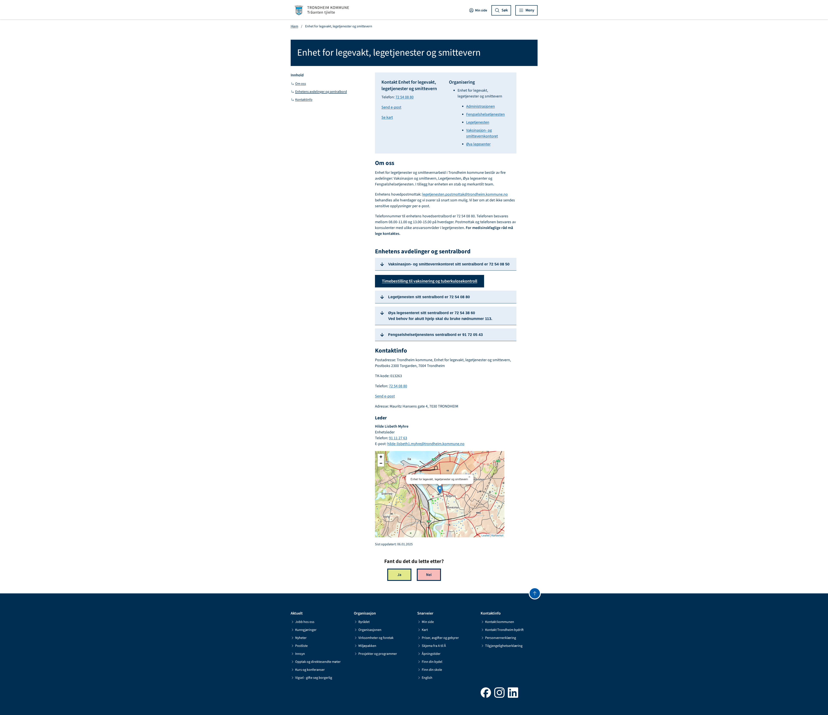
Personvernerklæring (500, 637)
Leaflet (485, 535)
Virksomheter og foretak (376, 637)
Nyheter (301, 637)
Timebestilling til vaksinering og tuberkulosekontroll (429, 281)
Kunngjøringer (306, 629)
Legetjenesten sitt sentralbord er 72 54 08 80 (429, 297)
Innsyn (300, 653)
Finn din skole (432, 669)
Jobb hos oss (304, 621)
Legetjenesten (477, 122)
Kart (425, 629)
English (427, 677)
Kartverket (497, 535)
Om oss (300, 83)
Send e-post (391, 107)
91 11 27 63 (398, 438)
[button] (439, 489)
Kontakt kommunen (499, 621)
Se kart (387, 117)
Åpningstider (431, 653)
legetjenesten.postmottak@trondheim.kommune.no (465, 194)
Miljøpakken (367, 645)
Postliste (301, 645)
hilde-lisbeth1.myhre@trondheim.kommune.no (425, 444)
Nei (429, 574)
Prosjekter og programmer (377, 653)
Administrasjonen (480, 106)
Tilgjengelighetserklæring (503, 645)
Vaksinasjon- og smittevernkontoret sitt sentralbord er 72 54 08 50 (449, 264)
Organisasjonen (369, 629)
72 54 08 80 (404, 97)
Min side (481, 10)
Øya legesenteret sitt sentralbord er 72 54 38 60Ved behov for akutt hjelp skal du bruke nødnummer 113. (440, 316)
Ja (399, 574)
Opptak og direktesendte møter (318, 661)
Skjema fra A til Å (434, 645)
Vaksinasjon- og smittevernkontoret (482, 133)
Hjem (294, 26)
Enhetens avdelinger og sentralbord (321, 91)
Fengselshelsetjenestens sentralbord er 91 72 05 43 (435, 334)
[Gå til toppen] (535, 593)
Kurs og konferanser (310, 669)
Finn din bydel (432, 661)
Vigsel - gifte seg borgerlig (313, 677)
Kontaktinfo (303, 99)
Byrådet (364, 621)
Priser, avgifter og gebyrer (440, 637)
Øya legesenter (478, 144)
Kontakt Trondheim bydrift (504, 629)
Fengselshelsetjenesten (485, 114)
